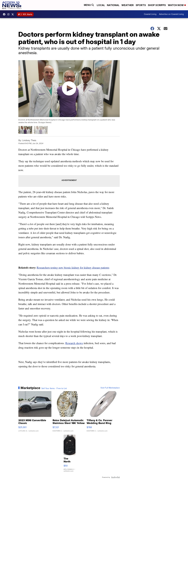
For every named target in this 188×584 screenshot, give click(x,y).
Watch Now (176, 5)
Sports (141, 5)
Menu (88, 5)
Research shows (74, 343)
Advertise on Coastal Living (171, 14)
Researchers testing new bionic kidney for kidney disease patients (73, 267)
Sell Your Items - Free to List (54, 388)
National (113, 5)
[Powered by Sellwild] (115, 477)
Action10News (13, 14)
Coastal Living (150, 14)
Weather (127, 5)
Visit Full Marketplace (110, 388)
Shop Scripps (157, 5)
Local (101, 5)
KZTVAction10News (5, 14)
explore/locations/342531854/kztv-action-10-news (9, 14)
